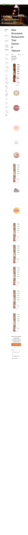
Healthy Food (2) (6, 83)
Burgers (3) (7, 59)
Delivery (6, 35)
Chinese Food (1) (7, 67)
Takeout (6, 40)
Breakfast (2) (7, 55)
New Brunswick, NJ (15, 352)
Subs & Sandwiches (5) (7, 111)
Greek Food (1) (6, 79)
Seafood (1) (7, 107)
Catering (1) (7, 63)
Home (12, 350)
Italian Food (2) (6, 87)
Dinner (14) (6, 71)
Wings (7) (6, 115)
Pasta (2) (6, 99)
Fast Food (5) (6, 75)
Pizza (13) (6, 103)
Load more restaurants (17, 344)
